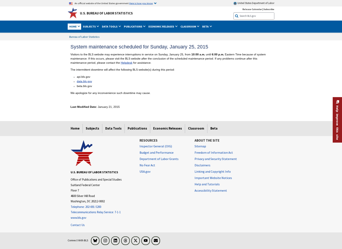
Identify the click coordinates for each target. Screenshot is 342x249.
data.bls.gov (84, 81)
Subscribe (268, 9)
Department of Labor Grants (159, 159)
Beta (214, 128)
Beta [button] (205, 26)
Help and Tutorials (207, 184)
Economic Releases (167, 128)
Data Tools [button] (110, 26)
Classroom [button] (188, 26)
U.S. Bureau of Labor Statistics (106, 13)
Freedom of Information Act (214, 152)
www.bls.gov (78, 218)
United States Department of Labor (255, 3)
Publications (137, 128)
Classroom (196, 128)
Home (75, 128)
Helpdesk (126, 62)
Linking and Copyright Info (213, 171)
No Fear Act (147, 165)
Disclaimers (202, 165)
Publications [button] (133, 26)
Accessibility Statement (211, 190)
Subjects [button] (89, 26)
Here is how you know (141, 3)
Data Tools (113, 128)
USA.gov (145, 171)
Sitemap (200, 146)
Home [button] (73, 26)
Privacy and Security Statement (216, 159)
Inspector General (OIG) (156, 146)
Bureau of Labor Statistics (84, 37)
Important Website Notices (213, 178)
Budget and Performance (157, 152)
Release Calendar (252, 9)
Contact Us (78, 225)
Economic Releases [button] (161, 26)
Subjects (92, 128)
